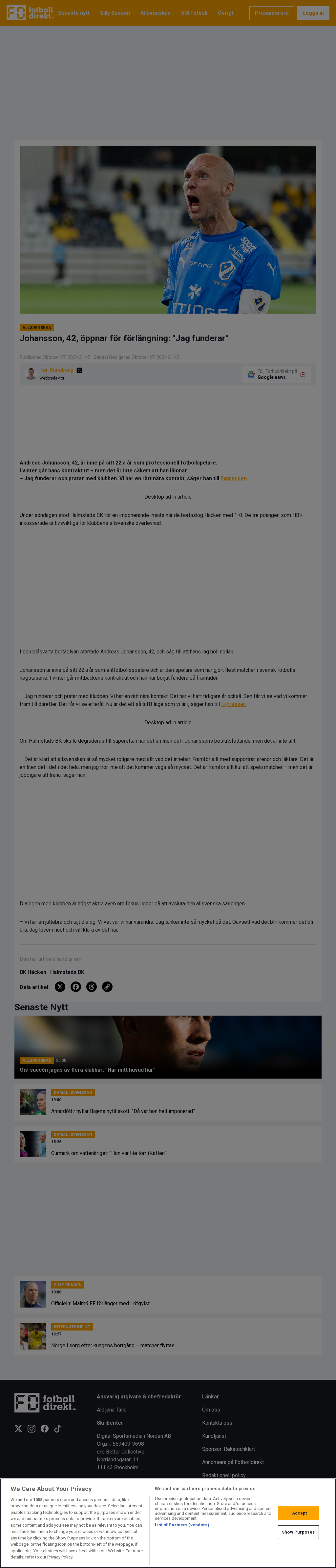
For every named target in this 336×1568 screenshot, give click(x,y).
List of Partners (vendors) (182, 1524)
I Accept (298, 1513)
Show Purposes (298, 1532)
